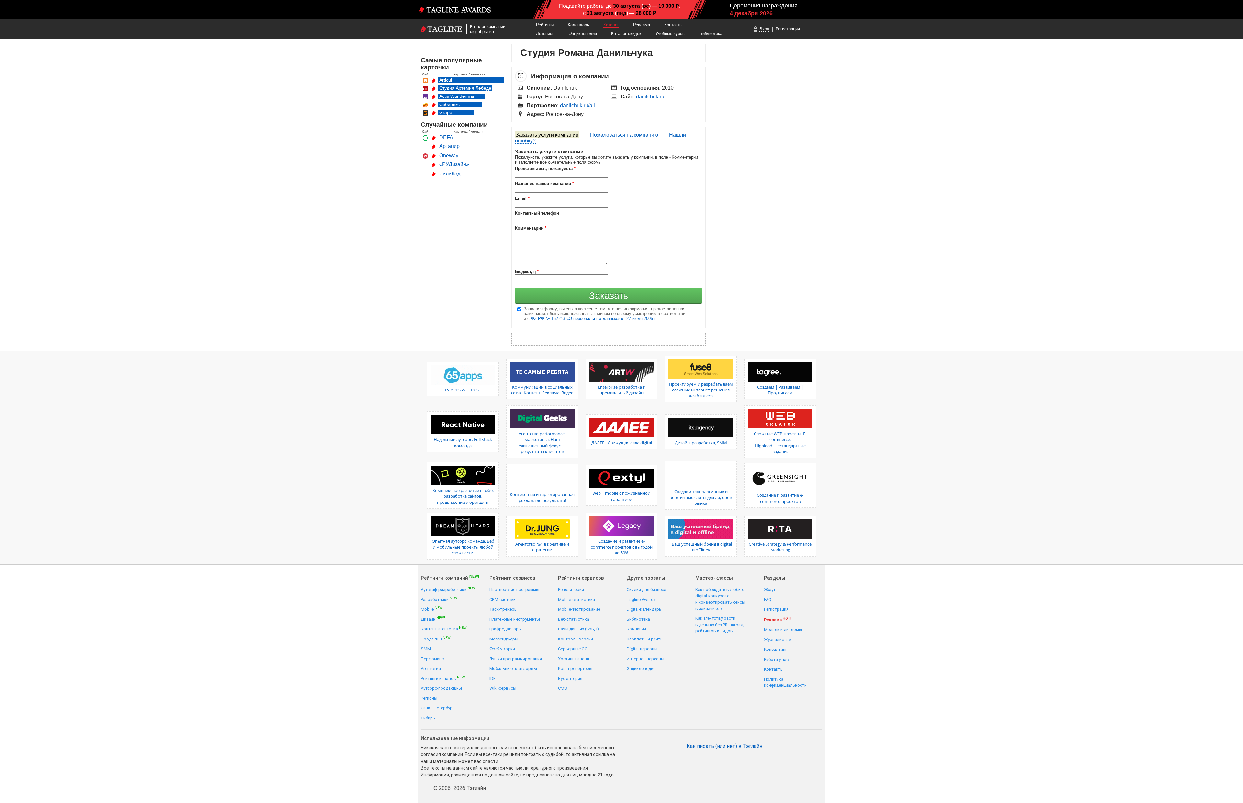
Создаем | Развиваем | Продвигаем (780, 390)
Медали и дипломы (783, 629)
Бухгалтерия (570, 678)
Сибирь (428, 718)
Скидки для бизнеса (646, 589)
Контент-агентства (444, 628)
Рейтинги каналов (443, 678)
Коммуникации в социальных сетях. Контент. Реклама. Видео (542, 390)
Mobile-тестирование (579, 609)
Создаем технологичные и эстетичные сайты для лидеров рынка (701, 497)
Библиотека (711, 33)
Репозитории (571, 589)
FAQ (767, 599)
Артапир (449, 146)
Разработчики (439, 599)
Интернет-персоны (645, 658)
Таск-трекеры (503, 609)
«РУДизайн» (454, 164)
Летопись (545, 33)
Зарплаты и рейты (645, 639)
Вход (764, 29)
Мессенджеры (503, 639)
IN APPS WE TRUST (463, 390)
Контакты (673, 24)
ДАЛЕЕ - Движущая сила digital (621, 443)
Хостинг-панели (573, 658)
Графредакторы (505, 629)
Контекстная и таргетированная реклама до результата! (542, 497)
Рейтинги (545, 24)
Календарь (578, 24)
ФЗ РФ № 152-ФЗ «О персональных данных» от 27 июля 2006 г (593, 318)
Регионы (429, 698)
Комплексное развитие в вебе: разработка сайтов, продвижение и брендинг (463, 496)
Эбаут (770, 589)
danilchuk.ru (650, 96)
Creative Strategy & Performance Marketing (780, 547)
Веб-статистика (573, 619)
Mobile (432, 609)
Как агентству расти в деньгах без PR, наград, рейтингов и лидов (719, 624)
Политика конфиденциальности (785, 682)
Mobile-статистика (576, 599)
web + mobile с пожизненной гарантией (621, 496)
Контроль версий (575, 639)
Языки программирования (515, 658)
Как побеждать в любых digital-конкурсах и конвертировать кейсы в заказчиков (720, 599)
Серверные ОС (572, 648)
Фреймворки (502, 648)
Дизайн (433, 619)
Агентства (431, 668)
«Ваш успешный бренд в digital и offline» (701, 547)
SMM (426, 648)
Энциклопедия (583, 33)
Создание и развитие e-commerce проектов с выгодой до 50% (622, 547)
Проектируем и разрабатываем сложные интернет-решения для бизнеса (701, 390)
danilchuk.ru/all (577, 105)
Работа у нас (776, 659)
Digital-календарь (644, 609)
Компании (636, 629)
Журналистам (777, 639)
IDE (492, 678)
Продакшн (436, 638)
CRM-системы (503, 599)
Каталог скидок (626, 33)
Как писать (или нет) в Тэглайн (724, 746)
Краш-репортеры (575, 668)
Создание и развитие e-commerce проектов (780, 498)
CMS (562, 688)
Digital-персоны (642, 648)
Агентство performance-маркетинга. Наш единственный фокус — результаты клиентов (542, 442)
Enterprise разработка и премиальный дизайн (621, 390)
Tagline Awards (641, 599)
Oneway (448, 155)
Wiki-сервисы (502, 688)
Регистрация (788, 29)
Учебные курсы (670, 33)
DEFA (446, 137)
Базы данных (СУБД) (578, 629)
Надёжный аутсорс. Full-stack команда (463, 442)
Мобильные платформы (513, 668)
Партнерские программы (514, 589)
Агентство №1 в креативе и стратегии (542, 547)
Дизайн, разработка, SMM (701, 443)
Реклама (641, 24)
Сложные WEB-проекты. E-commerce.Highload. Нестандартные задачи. (780, 442)
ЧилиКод (449, 173)
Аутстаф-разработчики (448, 589)
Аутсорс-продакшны (441, 688)
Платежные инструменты (514, 619)
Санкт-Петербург (437, 708)
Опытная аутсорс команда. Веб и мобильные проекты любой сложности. (463, 547)
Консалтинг (775, 649)
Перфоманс (432, 658)
